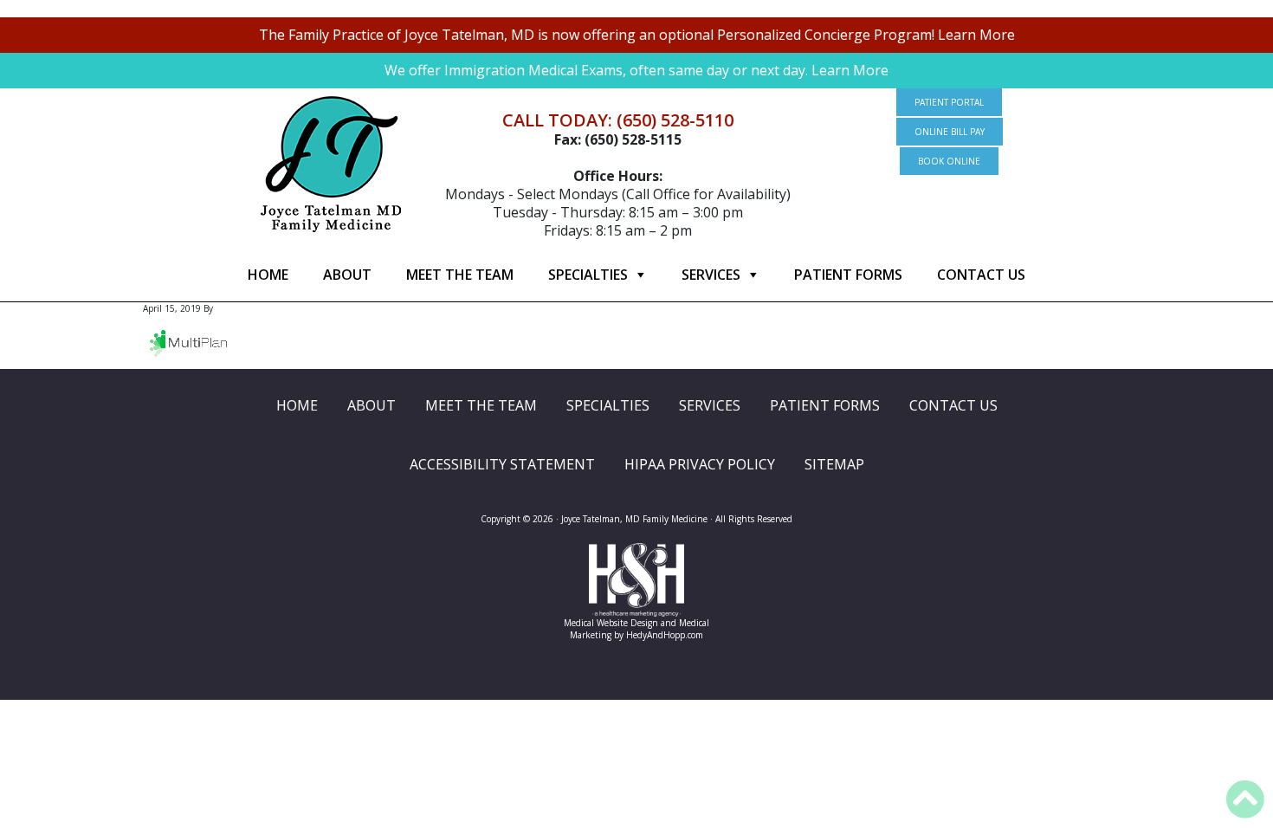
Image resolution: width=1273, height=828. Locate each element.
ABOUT (347, 274)
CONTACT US (981, 274)
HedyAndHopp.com (664, 635)
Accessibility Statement (502, 464)
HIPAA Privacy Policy (699, 464)
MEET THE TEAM (460, 274)
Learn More (976, 34)
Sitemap (834, 464)
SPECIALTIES (588, 274)
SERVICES (711, 274)
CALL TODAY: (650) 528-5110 (617, 120)
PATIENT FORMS (848, 274)
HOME (268, 274)
